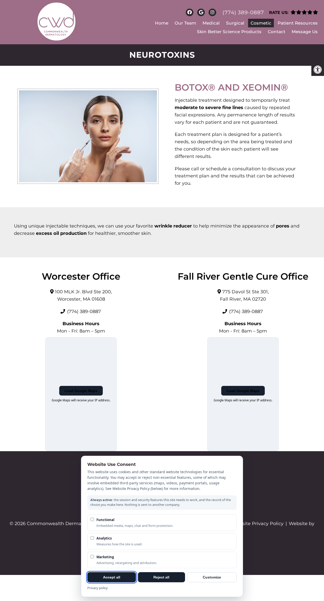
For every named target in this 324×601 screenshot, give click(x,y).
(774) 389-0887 (243, 12)
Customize (212, 577)
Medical (211, 23)
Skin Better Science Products (229, 31)
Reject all (161, 577)
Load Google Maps (81, 391)
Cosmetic (261, 23)
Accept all (111, 577)
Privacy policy (97, 588)
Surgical (235, 23)
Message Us (305, 31)
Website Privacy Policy (258, 523)
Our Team (185, 23)
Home (161, 23)
